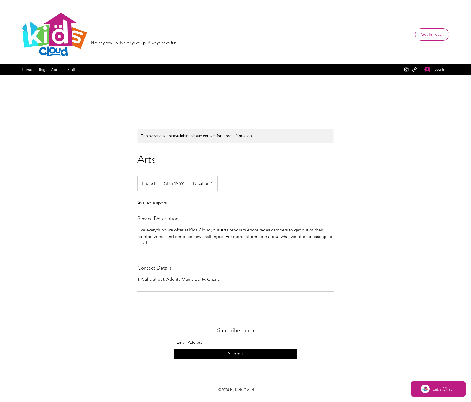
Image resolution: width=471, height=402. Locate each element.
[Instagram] (406, 69)
